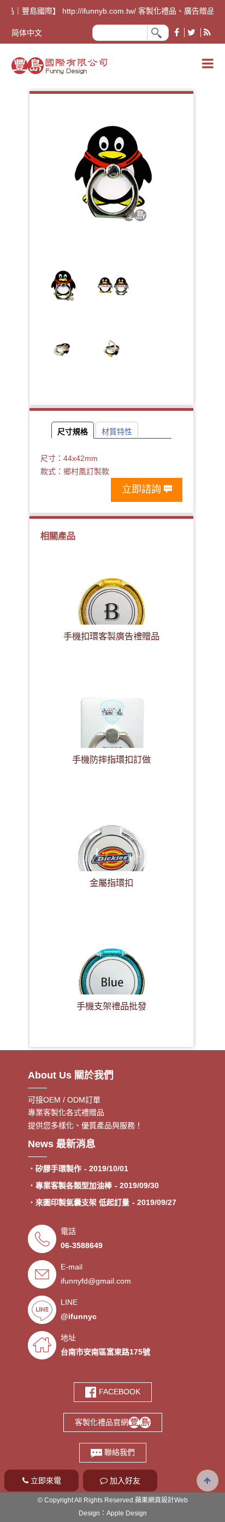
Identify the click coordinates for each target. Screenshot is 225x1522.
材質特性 (117, 431)
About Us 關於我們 (71, 1075)
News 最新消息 (62, 1143)
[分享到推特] (191, 32)
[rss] (207, 32)
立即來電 (44, 1480)
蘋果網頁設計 (154, 1500)
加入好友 (124, 1480)
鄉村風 (74, 471)
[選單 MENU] (208, 63)
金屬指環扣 (111, 883)
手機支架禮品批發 (111, 1006)
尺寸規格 (72, 431)
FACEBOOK (118, 1391)
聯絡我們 (118, 1452)
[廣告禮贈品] (59, 64)
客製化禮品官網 (101, 1422)
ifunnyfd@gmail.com (96, 1281)
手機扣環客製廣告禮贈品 (111, 636)
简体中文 (26, 32)
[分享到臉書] (176, 32)
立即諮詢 (141, 489)
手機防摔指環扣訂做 (111, 759)
